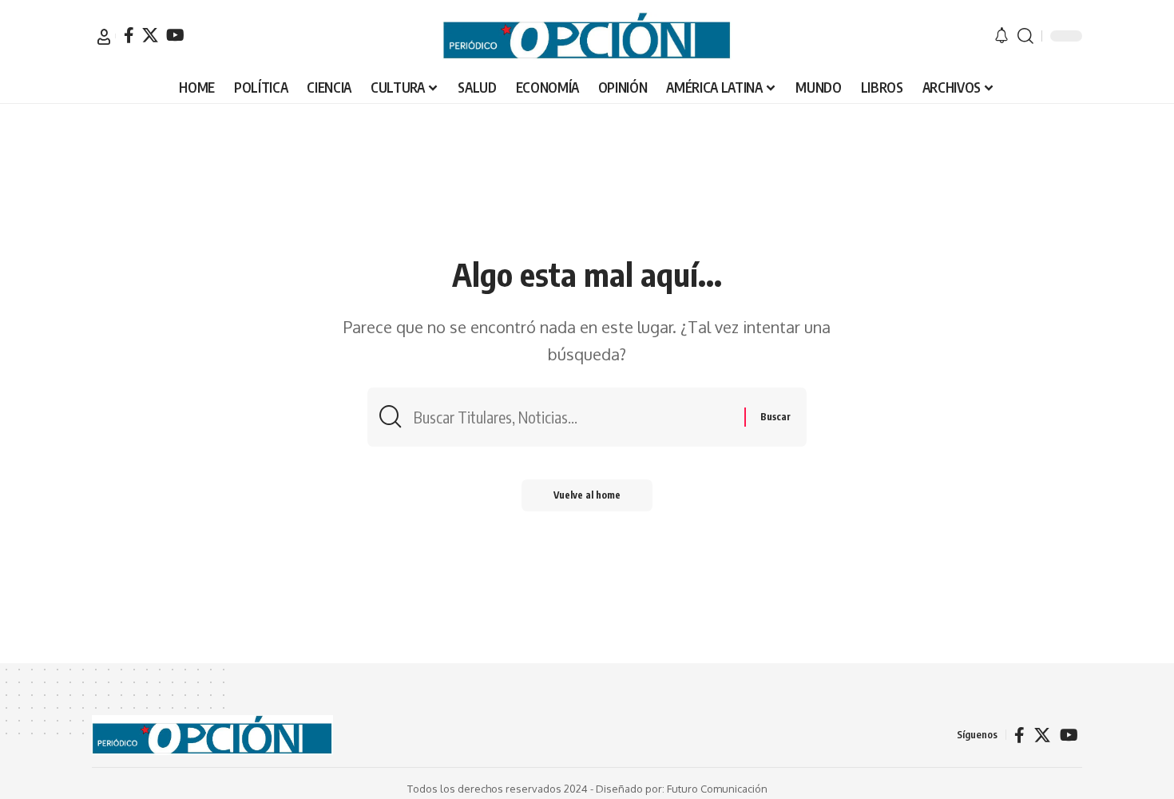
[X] (150, 35)
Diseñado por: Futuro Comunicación (681, 788)
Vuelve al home (587, 495)
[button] (104, 37)
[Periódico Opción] (587, 36)
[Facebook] (129, 35)
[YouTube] (175, 35)
